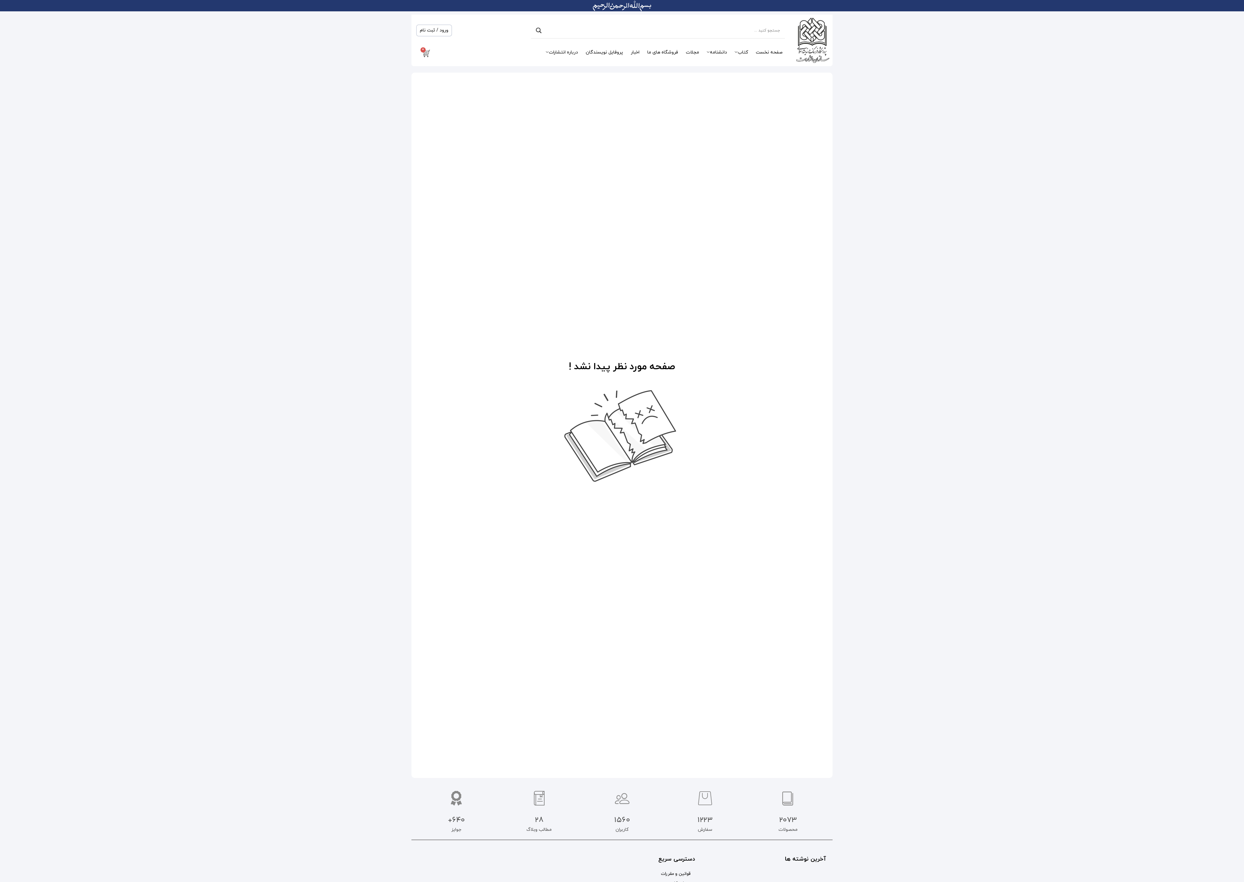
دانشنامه (718, 52)
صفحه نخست (769, 52)
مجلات (692, 52)
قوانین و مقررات (675, 874)
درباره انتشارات (563, 52)
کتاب (743, 52)
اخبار (635, 52)
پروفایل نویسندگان (604, 52)
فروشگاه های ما (662, 52)
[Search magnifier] (538, 30)
